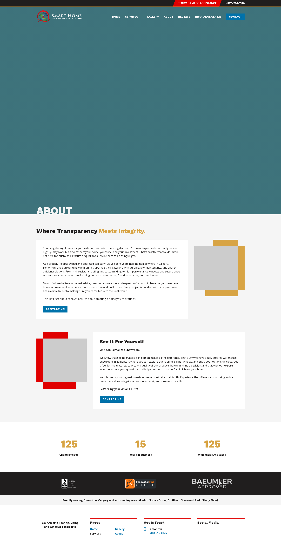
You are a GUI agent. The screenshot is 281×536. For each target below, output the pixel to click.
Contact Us (55, 309)
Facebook (44, 3)
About (168, 16)
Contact (235, 16)
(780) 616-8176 (158, 533)
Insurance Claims (208, 16)
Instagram (38, 3)
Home (116, 16)
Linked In (50, 3)
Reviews (184, 16)
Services (131, 16)
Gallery (153, 16)
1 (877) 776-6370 (234, 3)
